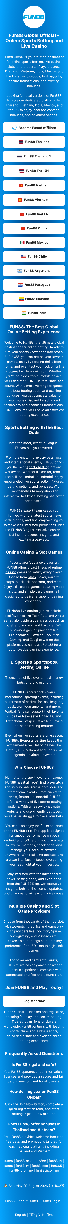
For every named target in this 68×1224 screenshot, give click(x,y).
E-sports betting (33, 740)
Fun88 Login (51, 1201)
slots (32, 577)
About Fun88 (28, 1201)
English (20, 1215)
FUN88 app (23, 831)
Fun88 (10, 1201)
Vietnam (27, 71)
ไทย (50, 1215)
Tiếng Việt (36, 1215)
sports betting (38, 467)
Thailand (12, 71)
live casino (29, 611)
